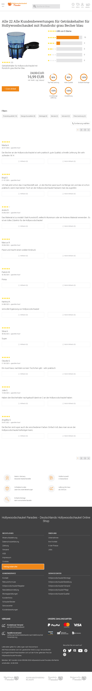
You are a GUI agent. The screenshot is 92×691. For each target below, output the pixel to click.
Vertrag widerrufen (10, 567)
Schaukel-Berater (8, 602)
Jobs (50, 550)
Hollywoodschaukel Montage (59, 578)
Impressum (6, 557)
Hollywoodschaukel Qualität (58, 594)
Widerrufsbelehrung (9, 538)
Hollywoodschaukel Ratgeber (13, 586)
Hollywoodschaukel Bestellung (60, 582)
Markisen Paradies (11, 678)
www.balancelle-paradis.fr (78, 678)
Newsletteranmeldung (10, 590)
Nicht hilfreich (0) (70, 161)
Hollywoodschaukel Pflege (58, 590)
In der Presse (53, 546)
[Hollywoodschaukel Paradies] (15, 4)
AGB (4, 553)
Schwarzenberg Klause (35, 678)
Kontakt (5, 578)
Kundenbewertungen (10, 610)
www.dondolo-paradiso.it (55, 678)
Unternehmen (53, 538)
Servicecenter (7, 606)
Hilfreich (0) (24, 161)
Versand (5, 550)
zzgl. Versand (40, 80)
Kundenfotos (7, 598)
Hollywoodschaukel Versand (59, 586)
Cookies (5, 561)
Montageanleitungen (10, 594)
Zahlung (5, 546)
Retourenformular (9, 582)
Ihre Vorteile (52, 542)
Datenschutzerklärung (10, 542)
